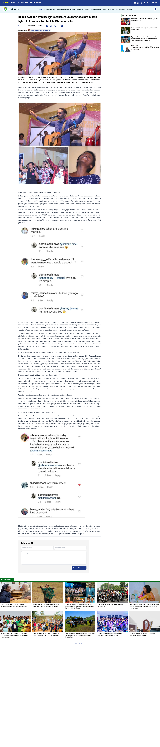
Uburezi (129, 9)
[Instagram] (138, 3)
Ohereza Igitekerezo (79, 568)
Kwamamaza (24, 3)
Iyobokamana (106, 9)
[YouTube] (144, 3)
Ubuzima (115, 9)
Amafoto (13, 3)
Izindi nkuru (78, 644)
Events (38, 3)
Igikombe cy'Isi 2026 (76, 9)
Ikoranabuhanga (96, 9)
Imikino (87, 9)
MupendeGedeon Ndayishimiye (40, 30)
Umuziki (32, 3)
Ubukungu (122, 9)
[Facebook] (135, 3)
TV (18, 3)
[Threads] (141, 3)
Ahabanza (6, 3)
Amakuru (42, 9)
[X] (147, 3)
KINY (155, 3)
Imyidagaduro (50, 9)
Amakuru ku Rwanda (62, 9)
